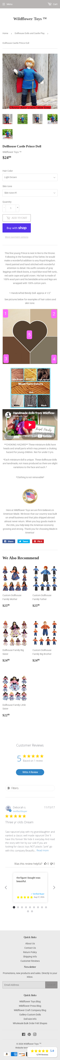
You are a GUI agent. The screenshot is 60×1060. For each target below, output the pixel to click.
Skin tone (7, 186)
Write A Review (30, 772)
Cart (55, 4)
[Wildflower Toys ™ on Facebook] (23, 1035)
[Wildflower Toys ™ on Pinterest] (29, 1035)
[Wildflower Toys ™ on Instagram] (34, 1035)
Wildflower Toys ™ (30, 18)
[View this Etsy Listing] (39, 897)
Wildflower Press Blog (30, 1006)
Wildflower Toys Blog (30, 1001)
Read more (43, 850)
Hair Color (7, 170)
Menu (9, 4)
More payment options (16, 237)
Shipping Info (30, 956)
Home (5, 33)
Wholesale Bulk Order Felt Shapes (30, 1023)
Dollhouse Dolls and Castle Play (29, 33)
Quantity (7, 201)
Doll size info (30, 1019)
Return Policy (30, 952)
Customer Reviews (30, 961)
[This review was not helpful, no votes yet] (51, 864)
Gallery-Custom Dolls (30, 1014)
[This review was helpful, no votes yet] (45, 864)
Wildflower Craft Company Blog (30, 1010)
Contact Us (30, 948)
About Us (30, 943)
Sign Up (51, 985)
